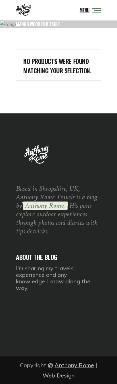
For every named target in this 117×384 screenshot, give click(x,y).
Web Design (59, 375)
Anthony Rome (74, 365)
